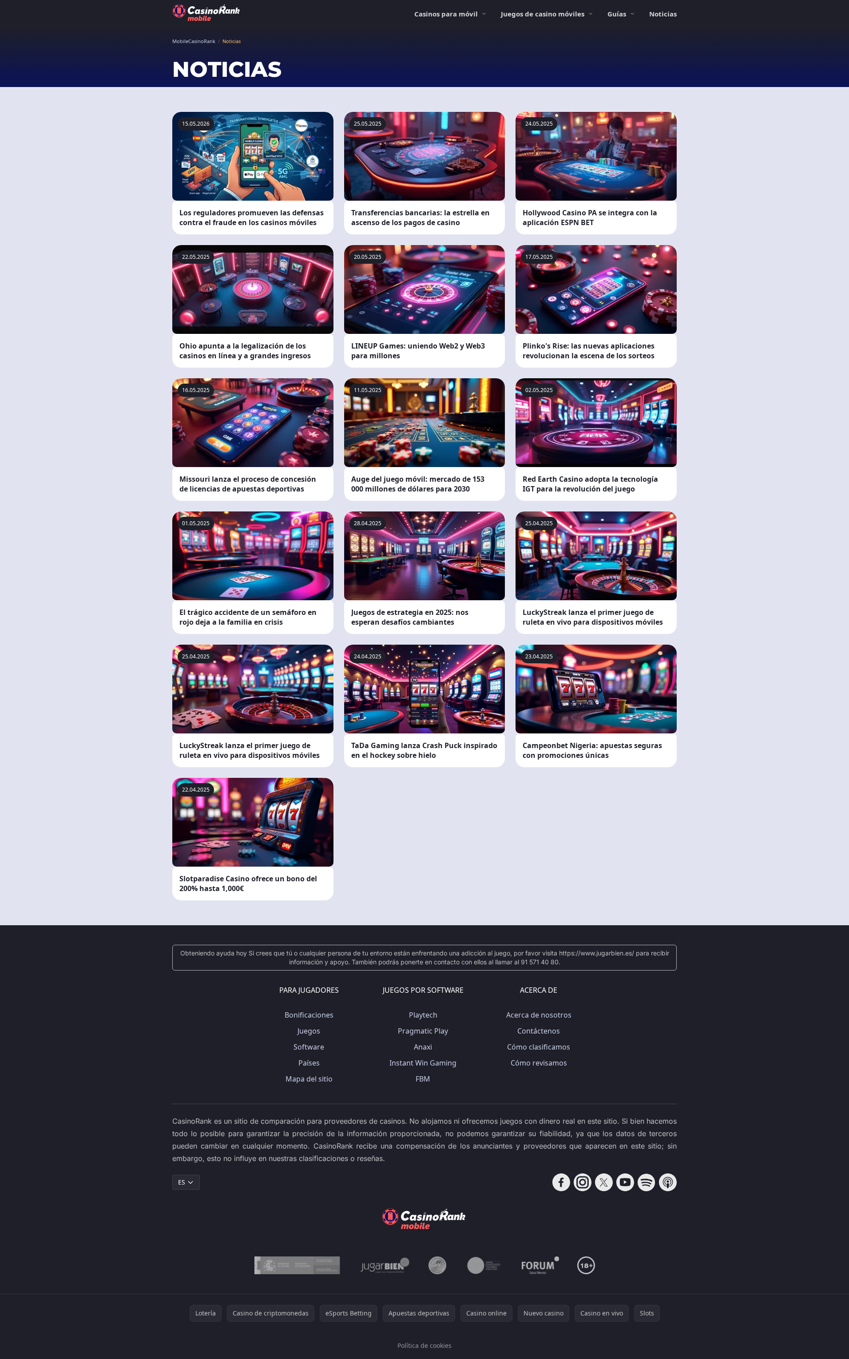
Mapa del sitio (309, 1079)
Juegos (309, 1031)
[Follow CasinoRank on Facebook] (561, 1182)
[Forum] (540, 1265)
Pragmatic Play (423, 1031)
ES (181, 1182)
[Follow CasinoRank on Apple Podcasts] (668, 1182)
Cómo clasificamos (538, 1047)
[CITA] (484, 1265)
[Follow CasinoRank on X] (604, 1182)
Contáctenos (538, 1031)
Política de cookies (424, 1345)
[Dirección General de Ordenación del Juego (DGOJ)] (297, 1265)
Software (309, 1047)
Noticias (663, 13)
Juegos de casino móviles (542, 13)
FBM (423, 1079)
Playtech (423, 1015)
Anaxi (423, 1047)
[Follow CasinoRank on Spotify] (646, 1182)
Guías (616, 13)
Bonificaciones (309, 1015)
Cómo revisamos (539, 1063)
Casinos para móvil (446, 13)
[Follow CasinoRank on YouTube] (625, 1182)
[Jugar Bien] (384, 1265)
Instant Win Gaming (422, 1063)
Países (309, 1063)
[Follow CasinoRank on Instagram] (582, 1182)
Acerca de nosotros (538, 1015)
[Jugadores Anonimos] (437, 1265)
